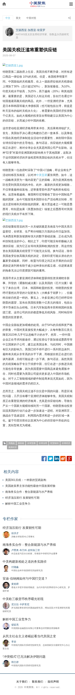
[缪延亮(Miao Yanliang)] (6, 626)
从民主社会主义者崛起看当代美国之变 (29, 636)
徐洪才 (15, 533)
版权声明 (53, 681)
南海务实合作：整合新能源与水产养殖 (29, 491)
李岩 (13, 641)
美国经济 (12, 447)
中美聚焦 (37, 4)
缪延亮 (15, 624)
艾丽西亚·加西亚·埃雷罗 (30, 30)
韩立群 (15, 662)
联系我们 (37, 681)
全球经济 (66, 443)
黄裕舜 (15, 584)
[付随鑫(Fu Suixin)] (6, 568)
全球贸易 (31, 443)
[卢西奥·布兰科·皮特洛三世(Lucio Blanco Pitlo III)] (6, 551)
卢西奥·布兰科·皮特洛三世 (25, 550)
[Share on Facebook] (44, 458)
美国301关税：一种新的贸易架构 (25, 479)
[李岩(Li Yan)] (6, 642)
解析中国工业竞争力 (17, 503)
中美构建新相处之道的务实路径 (25, 561)
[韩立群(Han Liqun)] (6, 663)
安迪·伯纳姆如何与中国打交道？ (25, 578)
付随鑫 (15, 567)
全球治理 (43, 443)
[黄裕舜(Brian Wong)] (6, 585)
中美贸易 (41, 174)
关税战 (11, 443)
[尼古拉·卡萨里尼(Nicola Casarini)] (6, 605)
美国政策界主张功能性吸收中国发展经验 (30, 485)
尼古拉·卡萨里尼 (20, 604)
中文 (7, 18)
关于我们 (21, 681)
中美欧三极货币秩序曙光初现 (23, 599)
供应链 (21, 443)
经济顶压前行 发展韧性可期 (22, 497)
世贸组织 (54, 443)
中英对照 (31, 18)
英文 (18, 18)
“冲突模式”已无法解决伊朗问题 (24, 656)
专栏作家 (10, 519)
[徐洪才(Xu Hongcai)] (6, 534)
